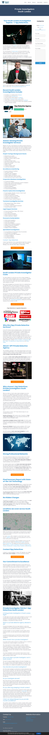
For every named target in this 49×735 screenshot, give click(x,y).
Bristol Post (22, 341)
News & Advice (39, 2)
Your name (37, 33)
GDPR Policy (28, 718)
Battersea (17, 542)
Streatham (22, 545)
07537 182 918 (41, 27)
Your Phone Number (39, 43)
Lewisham (26, 100)
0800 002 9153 (42, 25)
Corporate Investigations (16, 299)
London (14, 45)
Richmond (9, 543)
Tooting (14, 545)
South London (15, 51)
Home (25, 2)
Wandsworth (15, 96)
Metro (7, 341)
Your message (37, 48)
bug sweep (24, 691)
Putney (18, 545)
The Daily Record (12, 341)
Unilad (17, 341)
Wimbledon (16, 544)
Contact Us (45, 2)
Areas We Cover (29, 720)
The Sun (16, 339)
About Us (29, 2)
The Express (25, 339)
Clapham (21, 97)
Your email (37, 38)
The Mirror (20, 339)
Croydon (19, 98)
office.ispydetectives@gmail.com (19, 86)
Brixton (20, 95)
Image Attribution (29, 719)
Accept (39, 733)
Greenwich (12, 98)
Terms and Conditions (30, 717)
